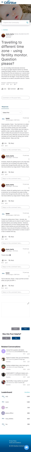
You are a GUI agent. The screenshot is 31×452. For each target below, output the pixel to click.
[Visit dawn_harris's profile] (3, 35)
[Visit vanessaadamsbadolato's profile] (3, 382)
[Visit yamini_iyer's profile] (3, 374)
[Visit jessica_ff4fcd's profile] (3, 413)
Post (25, 328)
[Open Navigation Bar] (2, 2)
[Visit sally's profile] (3, 396)
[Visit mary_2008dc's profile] (3, 418)
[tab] (5, 107)
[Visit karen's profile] (3, 119)
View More (27, 392)
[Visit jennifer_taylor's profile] (3, 367)
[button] (3, 84)
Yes (16, 338)
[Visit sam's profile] (3, 407)
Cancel (15, 328)
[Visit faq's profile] (3, 424)
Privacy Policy (12, 441)
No (6, 338)
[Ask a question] (26, 447)
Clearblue (5, 29)
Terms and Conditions (15, 442)
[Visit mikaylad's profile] (3, 359)
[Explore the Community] (27, 22)
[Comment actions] (29, 122)
